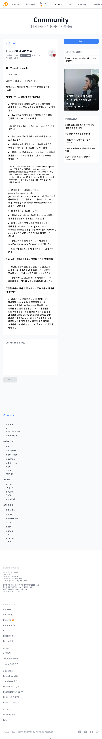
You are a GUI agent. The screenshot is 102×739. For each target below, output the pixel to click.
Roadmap (82, 4)
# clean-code (10, 540)
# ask (8, 526)
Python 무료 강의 (11, 702)
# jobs (9, 514)
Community (58, 4)
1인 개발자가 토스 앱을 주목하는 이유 (79, 134)
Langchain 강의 (10, 676)
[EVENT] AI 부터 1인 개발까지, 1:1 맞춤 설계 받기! (80, 59)
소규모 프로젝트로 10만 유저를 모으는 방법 (80, 149)
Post (10, 379)
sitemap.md (9, 714)
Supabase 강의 (10, 681)
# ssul (8, 522)
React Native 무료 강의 (14, 692)
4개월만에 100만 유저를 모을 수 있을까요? (77, 141)
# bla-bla (10, 509)
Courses (16, 4)
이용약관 (7, 653)
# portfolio (11, 499)
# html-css (11, 450)
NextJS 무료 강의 (11, 686)
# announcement (13, 430)
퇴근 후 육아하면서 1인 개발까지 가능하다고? (77, 158)
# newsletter (12, 518)
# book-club (10, 533)
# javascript (11, 454)
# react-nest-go (10, 472)
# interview (11, 435)
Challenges (30, 4)
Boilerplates (9, 641)
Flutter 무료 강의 (11, 697)
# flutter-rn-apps (12, 465)
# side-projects (10, 486)
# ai (7, 446)
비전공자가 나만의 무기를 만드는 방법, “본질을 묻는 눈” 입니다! (80, 126)
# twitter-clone (10, 493)
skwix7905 (13, 55)
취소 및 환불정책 (10, 663)
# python (10, 459)
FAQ (71, 4)
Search (10, 415)
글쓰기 (81, 41)
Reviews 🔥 (44, 4)
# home (9, 424)
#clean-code (25, 55)
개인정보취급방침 (11, 658)
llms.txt (6, 720)
